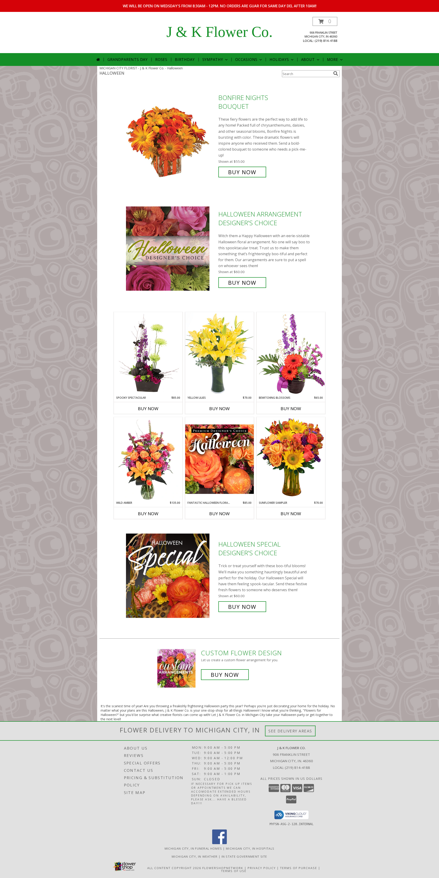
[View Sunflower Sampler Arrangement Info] (291, 458)
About (308, 59)
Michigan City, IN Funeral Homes (193, 848)
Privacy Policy (262, 868)
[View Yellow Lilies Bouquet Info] (219, 353)
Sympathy (212, 59)
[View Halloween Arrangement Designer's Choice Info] (171, 248)
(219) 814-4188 (326, 40)
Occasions (246, 59)
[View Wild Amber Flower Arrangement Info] (148, 459)
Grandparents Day (127, 59)
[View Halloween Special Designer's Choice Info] (171, 575)
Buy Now (242, 172)
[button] (325, 21)
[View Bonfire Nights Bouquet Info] (171, 135)
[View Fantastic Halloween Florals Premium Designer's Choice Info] (219, 459)
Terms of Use (233, 871)
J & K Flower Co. (219, 32)
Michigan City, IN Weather (195, 856)
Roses (161, 59)
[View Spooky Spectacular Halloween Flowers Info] (148, 354)
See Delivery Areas (290, 731)
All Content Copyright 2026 (174, 868)
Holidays (279, 59)
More (332, 59)
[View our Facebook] (219, 843)
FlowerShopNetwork (222, 868)
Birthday (185, 59)
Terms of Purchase (298, 868)
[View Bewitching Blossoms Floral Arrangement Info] (291, 353)
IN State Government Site (244, 856)
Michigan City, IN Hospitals (250, 848)
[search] (335, 73)
